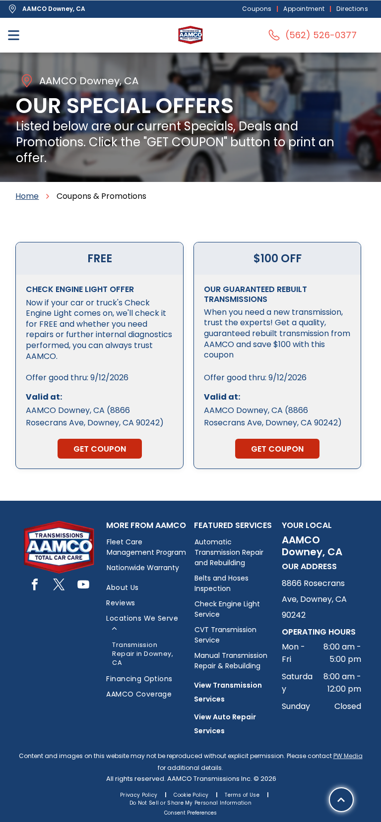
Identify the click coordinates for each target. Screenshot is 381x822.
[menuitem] (258, 9)
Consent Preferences (190, 813)
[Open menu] (13, 35)
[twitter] (59, 586)
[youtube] (83, 586)
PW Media (348, 756)
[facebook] (35, 586)
